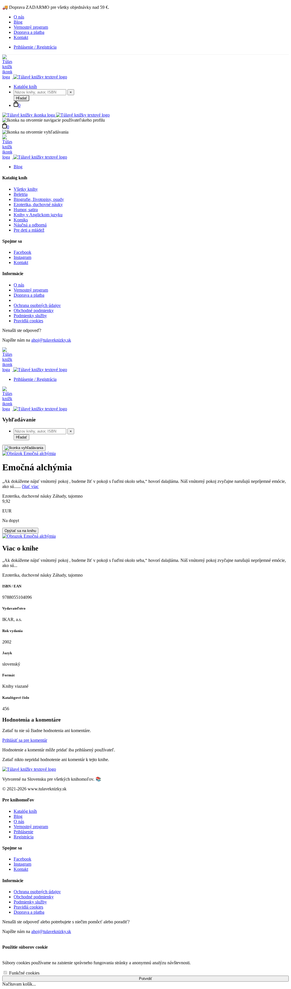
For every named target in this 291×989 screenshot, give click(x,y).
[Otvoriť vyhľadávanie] (23, 448)
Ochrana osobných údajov (37, 305)
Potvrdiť (145, 978)
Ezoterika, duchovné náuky (38, 204)
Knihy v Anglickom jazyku (38, 214)
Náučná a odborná (30, 225)
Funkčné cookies (24, 973)
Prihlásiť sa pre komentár (24, 740)
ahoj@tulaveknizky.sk (51, 340)
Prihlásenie (23, 831)
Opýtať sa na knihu (20, 531)
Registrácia (24, 836)
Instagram (22, 257)
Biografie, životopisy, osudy (39, 199)
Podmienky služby (30, 315)
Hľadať (21, 98)
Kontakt (21, 37)
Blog (18, 22)
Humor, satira (26, 209)
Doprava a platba (29, 32)
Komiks (21, 219)
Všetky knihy (26, 189)
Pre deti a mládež (29, 230)
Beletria (21, 194)
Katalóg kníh (25, 86)
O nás (19, 16)
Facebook (22, 252)
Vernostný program (31, 27)
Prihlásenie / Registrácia (35, 47)
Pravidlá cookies (28, 320)
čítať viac (30, 486)
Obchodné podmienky (34, 310)
